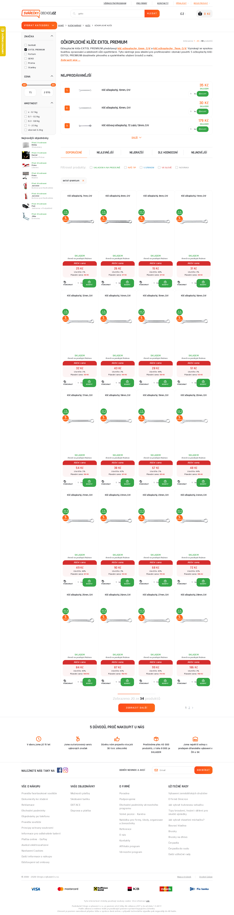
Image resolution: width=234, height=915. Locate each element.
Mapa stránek (184, 876)
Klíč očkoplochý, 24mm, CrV (194, 495)
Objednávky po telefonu (35, 816)
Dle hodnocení (168, 152)
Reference (125, 829)
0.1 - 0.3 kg (33, 116)
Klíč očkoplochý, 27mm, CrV (155, 594)
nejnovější (199, 152)
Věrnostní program (115, 3)
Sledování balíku (80, 799)
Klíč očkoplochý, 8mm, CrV (118, 196)
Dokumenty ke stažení (34, 799)
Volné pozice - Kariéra (132, 814)
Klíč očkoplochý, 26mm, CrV (118, 594)
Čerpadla (173, 842)
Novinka (184, 167)
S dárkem (149, 167)
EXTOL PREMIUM (36, 49)
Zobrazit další (136, 707)
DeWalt (32, 45)
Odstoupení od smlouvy (35, 862)
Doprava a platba (81, 810)
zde (147, 901)
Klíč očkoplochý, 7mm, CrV (79, 196)
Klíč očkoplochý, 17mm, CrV (79, 395)
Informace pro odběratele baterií (40, 833)
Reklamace (27, 804)
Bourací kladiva (177, 825)
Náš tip (132, 167)
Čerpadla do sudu (178, 848)
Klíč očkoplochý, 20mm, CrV (193, 395)
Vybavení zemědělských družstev (187, 793)
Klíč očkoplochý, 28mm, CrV (193, 594)
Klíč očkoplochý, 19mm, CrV (155, 395)
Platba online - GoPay (34, 839)
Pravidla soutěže (31, 822)
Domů (61, 25)
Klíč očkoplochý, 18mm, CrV (117, 395)
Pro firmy (141, 3)
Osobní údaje (206, 876)
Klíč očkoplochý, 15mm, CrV (155, 295)
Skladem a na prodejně (107, 167)
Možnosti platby (80, 793)
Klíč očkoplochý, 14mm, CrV (118, 295)
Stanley (32, 67)
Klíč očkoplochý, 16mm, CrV (193, 295)
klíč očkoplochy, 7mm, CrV (169, 48)
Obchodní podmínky (33, 810)
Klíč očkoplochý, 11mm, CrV (193, 196)
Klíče (87, 25)
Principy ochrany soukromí (37, 827)
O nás (122, 834)
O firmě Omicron (178, 799)
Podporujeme (127, 799)
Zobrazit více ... (70, 60)
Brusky (172, 831)
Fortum (32, 54)
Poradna (124, 793)
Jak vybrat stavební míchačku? (186, 819)
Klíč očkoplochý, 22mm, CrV (118, 495)
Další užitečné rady (179, 854)
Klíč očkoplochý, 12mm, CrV (79, 295)
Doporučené (74, 152)
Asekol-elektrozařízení (34, 844)
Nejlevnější (105, 152)
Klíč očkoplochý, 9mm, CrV (155, 196)
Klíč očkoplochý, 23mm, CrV (155, 495)
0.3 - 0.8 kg (33, 121)
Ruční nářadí (74, 25)
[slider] (23, 84)
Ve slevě (167, 167)
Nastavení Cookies (32, 850)
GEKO (31, 58)
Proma (31, 63)
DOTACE (76, 804)
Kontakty (162, 3)
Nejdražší (137, 152)
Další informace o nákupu (36, 856)
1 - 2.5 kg (33, 125)
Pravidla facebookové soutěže (39, 793)
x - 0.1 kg (33, 112)
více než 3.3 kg (35, 130)
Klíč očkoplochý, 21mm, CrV (79, 495)
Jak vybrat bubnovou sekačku (186, 804)
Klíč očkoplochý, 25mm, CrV (79, 594)
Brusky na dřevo (178, 837)
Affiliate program (129, 846)
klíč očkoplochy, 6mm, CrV (134, 48)
